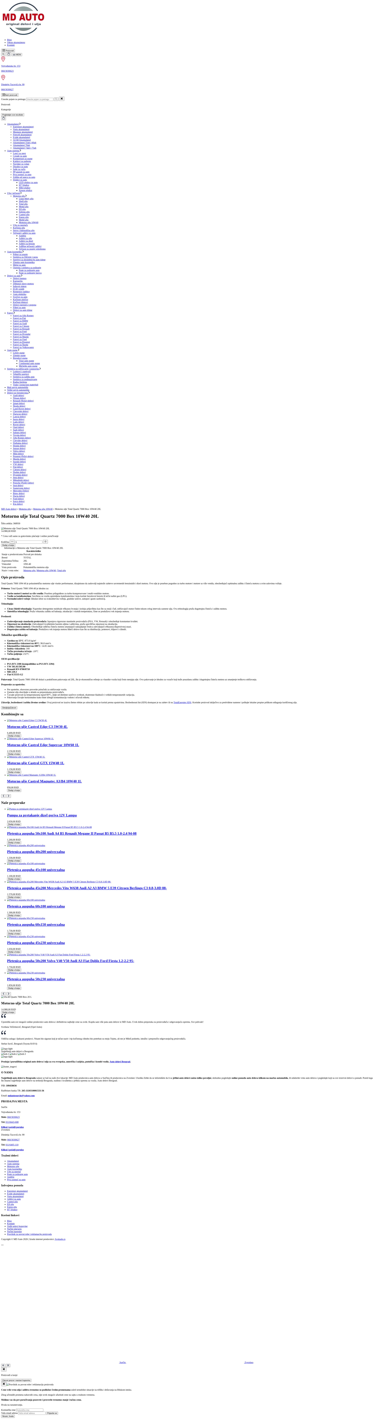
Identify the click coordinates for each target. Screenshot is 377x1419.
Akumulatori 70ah (21, 145)
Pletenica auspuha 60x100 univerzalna (36, 906)
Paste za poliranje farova (30, 273)
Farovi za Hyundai (21, 334)
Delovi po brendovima (17, 393)
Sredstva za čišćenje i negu (25, 257)
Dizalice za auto (20, 166)
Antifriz (22, 235)
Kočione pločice (20, 299)
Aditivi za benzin (27, 243)
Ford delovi (18, 498)
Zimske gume (19, 355)
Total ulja (23, 204)
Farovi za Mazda (21, 337)
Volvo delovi (19, 451)
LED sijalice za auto (28, 182)
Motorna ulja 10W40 (28, 222)
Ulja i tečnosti (13, 193)
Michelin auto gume (28, 366)
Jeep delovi (18, 477)
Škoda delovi (19, 406)
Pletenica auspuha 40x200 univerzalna (36, 852)
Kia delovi (18, 504)
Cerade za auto (20, 156)
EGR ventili (18, 289)
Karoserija (18, 281)
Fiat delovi (18, 467)
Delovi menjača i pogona (24, 305)
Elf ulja (22, 209)
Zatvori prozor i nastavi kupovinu (16, 1380)
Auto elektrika (19, 294)
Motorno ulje (13, 1166)
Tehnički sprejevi (21, 374)
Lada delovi (18, 422)
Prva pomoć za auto (22, 174)
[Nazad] (3, 1365)
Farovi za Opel (20, 339)
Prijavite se (52, 1413)
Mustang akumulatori (23, 132)
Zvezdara (248, 1362)
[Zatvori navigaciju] (8, 1365)
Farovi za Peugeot (21, 342)
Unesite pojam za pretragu (13, 99)
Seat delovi (18, 485)
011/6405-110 (12, 1144)
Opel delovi (18, 427)
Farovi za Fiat (19, 318)
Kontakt (11, 45)
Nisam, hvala (8, 1416)
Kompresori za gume (22, 158)
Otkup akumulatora (16, 42)
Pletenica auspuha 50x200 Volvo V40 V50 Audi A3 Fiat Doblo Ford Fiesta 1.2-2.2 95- (70, 961)
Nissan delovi (19, 398)
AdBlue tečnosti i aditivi (30, 246)
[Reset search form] (61, 99)
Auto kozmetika (14, 251)
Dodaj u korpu (8, 545)
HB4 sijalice (24, 188)
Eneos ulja (24, 217)
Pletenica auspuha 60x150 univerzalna (36, 924)
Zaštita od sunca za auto (24, 177)
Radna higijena (20, 382)
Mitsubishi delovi (21, 480)
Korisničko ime (8, 1410)
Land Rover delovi (21, 408)
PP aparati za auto (21, 172)
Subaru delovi (19, 432)
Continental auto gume (29, 363)
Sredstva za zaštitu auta (23, 377)
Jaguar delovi (19, 448)
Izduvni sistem (19, 286)
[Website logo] (23, 35)
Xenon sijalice (25, 190)
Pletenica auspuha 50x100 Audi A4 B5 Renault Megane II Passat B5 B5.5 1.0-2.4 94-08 (72, 833)
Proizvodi (9, 51)
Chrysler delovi (20, 440)
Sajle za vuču (19, 169)
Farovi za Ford (20, 331)
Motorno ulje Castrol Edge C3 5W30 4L (37, 727)
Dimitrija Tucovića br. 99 (12, 84)
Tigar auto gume (26, 360)
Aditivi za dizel (26, 241)
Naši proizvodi (11, 95)
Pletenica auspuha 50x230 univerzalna (36, 979)
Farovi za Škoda (20, 344)
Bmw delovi (18, 493)
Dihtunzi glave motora (23, 283)
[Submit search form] (56, 99)
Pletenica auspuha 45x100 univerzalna (36, 870)
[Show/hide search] (3, 54)
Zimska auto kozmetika (24, 262)
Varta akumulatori (21, 129)
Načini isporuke (14, 1231)
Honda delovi (19, 446)
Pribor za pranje (20, 254)
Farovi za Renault (21, 329)
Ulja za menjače (20, 225)
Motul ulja (23, 206)
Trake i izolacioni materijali (25, 384)
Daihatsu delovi (20, 443)
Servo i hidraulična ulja (23, 230)
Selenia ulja (24, 212)
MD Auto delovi (8, 509)
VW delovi (18, 464)
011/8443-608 (12, 1122)
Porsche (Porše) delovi (23, 483)
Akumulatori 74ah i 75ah (24, 148)
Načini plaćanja (14, 1229)
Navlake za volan (21, 164)
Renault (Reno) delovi (23, 401)
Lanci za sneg (19, 153)
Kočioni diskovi (20, 302)
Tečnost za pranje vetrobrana (32, 249)
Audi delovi (18, 395)
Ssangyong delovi (21, 488)
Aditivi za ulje (25, 238)
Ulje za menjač (14, 1171)
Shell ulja (23, 201)
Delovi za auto (14, 275)
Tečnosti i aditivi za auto (24, 233)
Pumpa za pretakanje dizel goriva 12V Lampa (42, 815)
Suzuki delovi (19, 461)
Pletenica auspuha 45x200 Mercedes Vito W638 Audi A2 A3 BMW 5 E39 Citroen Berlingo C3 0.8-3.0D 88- (87, 888)
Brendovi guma (20, 358)
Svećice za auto (20, 297)
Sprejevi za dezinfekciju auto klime (29, 259)
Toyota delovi (19, 435)
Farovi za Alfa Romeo (23, 315)
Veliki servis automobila (18, 390)
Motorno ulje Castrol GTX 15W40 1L (35, 763)
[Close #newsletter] (3, 1384)
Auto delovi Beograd (120, 1061)
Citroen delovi (19, 469)
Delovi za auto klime (22, 310)
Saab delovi (18, 430)
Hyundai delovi (20, 475)
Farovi (10, 313)
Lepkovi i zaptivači (22, 371)
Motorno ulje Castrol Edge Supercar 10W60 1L (43, 745)
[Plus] (45, 542)
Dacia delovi (19, 496)
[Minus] (12, 542)
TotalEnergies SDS (182, 702)
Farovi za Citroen (21, 326)
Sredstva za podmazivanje (25, 379)
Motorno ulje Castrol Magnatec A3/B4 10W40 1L (44, 781)
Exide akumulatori (21, 137)
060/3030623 (7, 71)
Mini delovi (18, 453)
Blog (9, 40)
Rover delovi (19, 424)
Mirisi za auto (19, 265)
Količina (5, 542)
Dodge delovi (19, 472)
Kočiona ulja (19, 228)
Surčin (122, 1362)
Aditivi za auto (14, 1199)
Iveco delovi (18, 501)
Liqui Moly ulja (26, 198)
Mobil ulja (23, 220)
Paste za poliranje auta (29, 270)
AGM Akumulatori (22, 140)
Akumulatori (13, 124)
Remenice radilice (21, 291)
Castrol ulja (24, 214)
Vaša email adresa (9, 1413)
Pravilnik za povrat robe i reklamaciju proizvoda (29, 1234)
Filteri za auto (19, 307)
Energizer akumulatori (23, 126)
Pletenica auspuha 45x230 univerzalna (36, 943)
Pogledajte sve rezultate (12, 115)
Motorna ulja (19, 196)
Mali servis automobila (17, 387)
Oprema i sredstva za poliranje (27, 267)
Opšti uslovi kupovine (17, 1226)
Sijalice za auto (20, 180)
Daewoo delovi (20, 414)
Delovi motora (19, 278)
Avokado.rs (60, 1239)
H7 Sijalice (24, 185)
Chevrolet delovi (20, 411)
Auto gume (12, 350)
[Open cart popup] (8, 54)
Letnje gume (19, 353)
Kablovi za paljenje (22, 161)
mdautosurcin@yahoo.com (21, 1095)
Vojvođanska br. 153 (10, 66)
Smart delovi (19, 403)
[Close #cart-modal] (3, 1369)
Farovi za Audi (20, 323)
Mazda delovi (19, 459)
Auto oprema (13, 150)
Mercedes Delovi (21, 491)
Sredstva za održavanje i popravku (23, 369)
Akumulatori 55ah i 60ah (24, 142)
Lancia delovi (19, 416)
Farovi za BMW (20, 321)
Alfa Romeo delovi (22, 438)
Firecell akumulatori (22, 134)
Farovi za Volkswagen (23, 347)
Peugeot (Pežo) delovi (23, 456)
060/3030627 (7, 89)
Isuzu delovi (18, 419)
